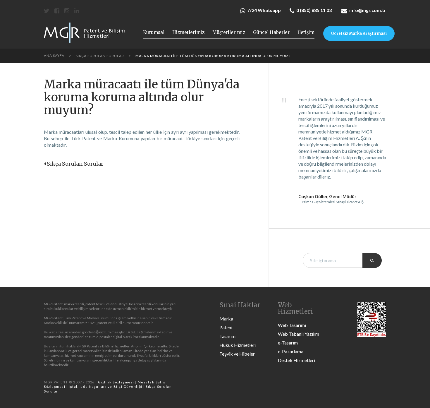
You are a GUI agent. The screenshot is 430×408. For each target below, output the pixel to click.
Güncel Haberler (271, 32)
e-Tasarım (288, 342)
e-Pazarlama (290, 351)
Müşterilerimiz (228, 32)
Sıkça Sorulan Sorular (75, 163)
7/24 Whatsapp (264, 10)
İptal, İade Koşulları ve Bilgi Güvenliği (105, 386)
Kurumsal (153, 32)
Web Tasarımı (292, 325)
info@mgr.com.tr (367, 10)
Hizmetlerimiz (188, 32)
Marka (226, 318)
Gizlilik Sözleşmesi (116, 382)
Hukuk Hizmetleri (237, 345)
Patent (226, 327)
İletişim (305, 32)
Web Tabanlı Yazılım (298, 334)
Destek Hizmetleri (296, 360)
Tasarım (227, 336)
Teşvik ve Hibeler (237, 353)
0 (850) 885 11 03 (314, 10)
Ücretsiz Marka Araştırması (359, 33)
